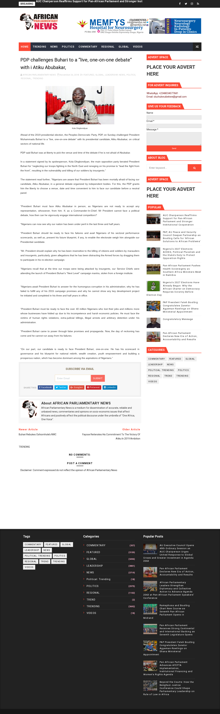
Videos (138, 46)
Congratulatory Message (178, 319)
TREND (168, 376)
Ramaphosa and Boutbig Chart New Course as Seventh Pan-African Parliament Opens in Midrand (166, 611)
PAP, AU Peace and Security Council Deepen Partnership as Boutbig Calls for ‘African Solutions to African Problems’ (111, 3)
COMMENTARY (156, 359)
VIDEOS (152, 381)
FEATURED (89, 74)
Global (124, 46)
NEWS (122, 74)
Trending (39, 46)
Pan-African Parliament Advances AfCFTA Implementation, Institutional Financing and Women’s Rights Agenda (168, 668)
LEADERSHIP (111, 74)
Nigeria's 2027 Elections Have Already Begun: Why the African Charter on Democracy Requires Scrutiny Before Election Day (173, 288)
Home (25, 46)
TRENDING (38, 78)
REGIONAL (26, 78)
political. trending (161, 370)
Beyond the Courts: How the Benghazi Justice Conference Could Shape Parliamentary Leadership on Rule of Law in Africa (169, 688)
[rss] (198, 4)
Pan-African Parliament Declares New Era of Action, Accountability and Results (180, 336)
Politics (68, 46)
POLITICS (130, 74)
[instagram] (192, 4)
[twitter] (186, 4)
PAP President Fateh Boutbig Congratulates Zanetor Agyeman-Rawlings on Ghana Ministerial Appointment (169, 648)
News (54, 46)
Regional (107, 46)
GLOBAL (99, 74)
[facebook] (180, 4)
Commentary (88, 46)
